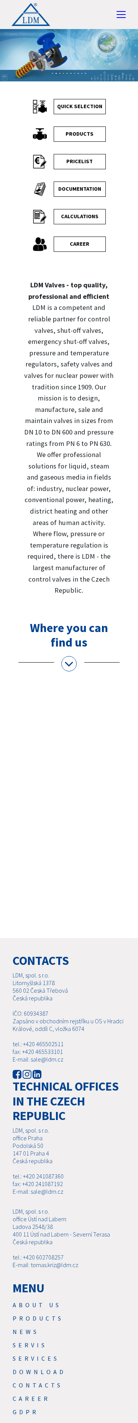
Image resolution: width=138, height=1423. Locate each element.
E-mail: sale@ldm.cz (38, 1059)
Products (38, 1318)
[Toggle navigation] (121, 14)
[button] (5, 59)
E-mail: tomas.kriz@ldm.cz (45, 1265)
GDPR (26, 1412)
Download (39, 1372)
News (26, 1331)
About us (37, 1305)
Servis (30, 1345)
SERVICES (36, 1358)
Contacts (38, 1385)
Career (31, 1398)
